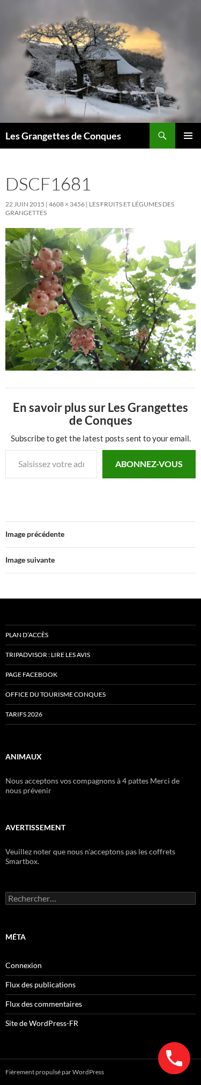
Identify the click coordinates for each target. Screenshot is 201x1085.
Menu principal (188, 136)
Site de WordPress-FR (41, 1023)
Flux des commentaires (43, 1003)
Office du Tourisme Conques (55, 694)
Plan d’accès (26, 635)
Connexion (23, 965)
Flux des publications (40, 984)
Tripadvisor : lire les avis (47, 655)
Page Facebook (31, 674)
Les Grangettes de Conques (63, 136)
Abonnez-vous (149, 464)
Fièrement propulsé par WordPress (54, 1072)
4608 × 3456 (67, 204)
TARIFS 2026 (23, 714)
